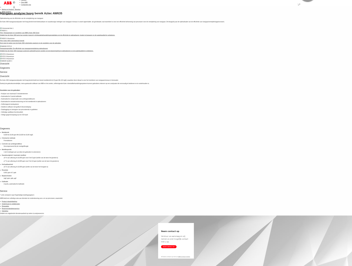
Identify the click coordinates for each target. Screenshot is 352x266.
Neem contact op (169, 246)
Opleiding (5, 211)
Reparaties (5, 206)
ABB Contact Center (184, 256)
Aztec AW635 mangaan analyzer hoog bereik (16, 14)
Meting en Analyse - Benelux (11, 9)
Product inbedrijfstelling (9, 201)
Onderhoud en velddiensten (11, 204)
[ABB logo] (8, 2)
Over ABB (24, 2)
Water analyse (6, 12)
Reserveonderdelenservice (10, 208)
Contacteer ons (26, 5)
